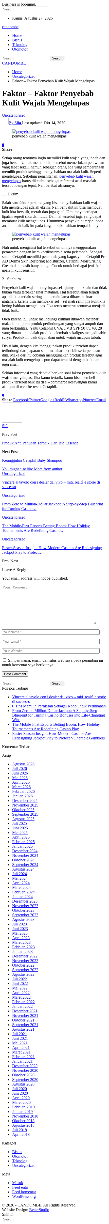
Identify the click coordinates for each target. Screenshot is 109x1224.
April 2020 (21, 1098)
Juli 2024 (19, 874)
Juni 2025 (20, 828)
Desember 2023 (25, 901)
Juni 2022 (20, 983)
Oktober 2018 (23, 1121)
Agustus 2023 (23, 919)
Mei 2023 (20, 933)
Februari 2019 (23, 1107)
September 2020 (25, 1079)
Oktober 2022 (23, 965)
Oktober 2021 (23, 1020)
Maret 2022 (21, 997)
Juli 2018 (19, 1130)
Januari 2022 (22, 1006)
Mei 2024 (20, 878)
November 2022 (25, 960)
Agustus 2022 (23, 974)
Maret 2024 (21, 887)
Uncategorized (13, 115)
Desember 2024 (25, 851)
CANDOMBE (14, 63)
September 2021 (25, 1024)
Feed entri (20, 1187)
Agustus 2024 (23, 869)
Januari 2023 (22, 951)
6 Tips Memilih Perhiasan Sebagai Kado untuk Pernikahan (59, 706)
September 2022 (25, 970)
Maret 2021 (21, 1052)
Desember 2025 (25, 800)
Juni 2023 (20, 928)
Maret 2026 (21, 787)
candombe (10, 27)
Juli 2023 (19, 924)
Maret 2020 (21, 1102)
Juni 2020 (20, 1093)
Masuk (17, 1183)
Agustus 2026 (23, 764)
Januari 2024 (22, 896)
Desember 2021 (25, 1011)
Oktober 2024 (23, 860)
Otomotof (20, 49)
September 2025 (25, 814)
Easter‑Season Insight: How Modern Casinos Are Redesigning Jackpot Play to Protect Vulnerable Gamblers (58, 735)
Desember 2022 (25, 956)
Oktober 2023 (23, 910)
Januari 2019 (22, 1111)
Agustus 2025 (23, 819)
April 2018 (21, 1134)
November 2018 (25, 1116)
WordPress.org (24, 1196)
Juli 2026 (19, 768)
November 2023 (25, 906)
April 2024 (21, 883)
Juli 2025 (19, 823)
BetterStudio (39, 1209)
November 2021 (25, 1015)
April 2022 (21, 992)
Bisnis (17, 40)
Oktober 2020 (23, 1075)
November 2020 (25, 1070)
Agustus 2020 (23, 1084)
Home (17, 35)
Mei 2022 (20, 988)
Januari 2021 (22, 1061)
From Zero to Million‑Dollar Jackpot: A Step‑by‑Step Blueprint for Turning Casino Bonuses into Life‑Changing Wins (58, 715)
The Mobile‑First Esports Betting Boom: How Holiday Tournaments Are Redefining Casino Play (56, 726)
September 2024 (25, 864)
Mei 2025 (20, 832)
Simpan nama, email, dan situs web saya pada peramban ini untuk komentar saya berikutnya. (52, 662)
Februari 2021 (23, 1057)
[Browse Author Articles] (12, 421)
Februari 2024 (23, 892)
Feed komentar (24, 1192)
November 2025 (25, 805)
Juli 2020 (19, 1089)
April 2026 (21, 782)
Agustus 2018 (23, 1125)
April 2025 (21, 837)
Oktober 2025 (23, 810)
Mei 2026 (20, 778)
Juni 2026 (20, 773)
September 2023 (25, 915)
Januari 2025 (22, 846)
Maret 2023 (21, 942)
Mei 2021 (20, 1043)
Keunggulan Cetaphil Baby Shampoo (32, 460)
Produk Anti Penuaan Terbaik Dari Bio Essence (40, 443)
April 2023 (21, 938)
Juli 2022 (19, 979)
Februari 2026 (23, 791)
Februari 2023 (23, 947)
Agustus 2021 (23, 1029)
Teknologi (20, 44)
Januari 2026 (22, 796)
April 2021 (21, 1047)
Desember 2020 (25, 1066)
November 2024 (25, 855)
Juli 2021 (19, 1034)
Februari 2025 (23, 842)
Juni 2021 (20, 1038)
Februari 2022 (23, 1002)
